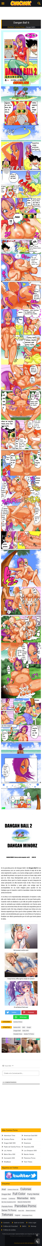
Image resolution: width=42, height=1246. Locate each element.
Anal (4, 1189)
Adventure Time (9, 1136)
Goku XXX (26, 1030)
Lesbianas (12, 1198)
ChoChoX (10, 27)
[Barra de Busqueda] (39, 3)
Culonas (25, 1189)
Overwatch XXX (9, 1158)
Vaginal (17, 1215)
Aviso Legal (32, 1222)
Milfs (32, 1198)
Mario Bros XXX (9, 1154)
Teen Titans (28, 1162)
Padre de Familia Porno (12, 1147)
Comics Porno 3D (13, 1189)
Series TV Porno (29, 1034)
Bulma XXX (17, 1027)
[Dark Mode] (37, 1241)
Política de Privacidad (10, 1226)
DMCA (24, 1226)
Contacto (6, 1222)
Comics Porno (20, 27)
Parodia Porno (18, 1034)
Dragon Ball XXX (10, 1143)
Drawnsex (27, 1143)
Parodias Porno (25, 1206)
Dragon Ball (17, 1030)
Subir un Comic (19, 1222)
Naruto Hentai (29, 1154)
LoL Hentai (8, 1151)
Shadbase (7, 1162)
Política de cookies (9, 1230)
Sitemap (33, 1226)
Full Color (19, 1194)
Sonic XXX (21, 1210)
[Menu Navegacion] (2, 3)
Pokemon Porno (29, 1158)
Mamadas (22, 1198)
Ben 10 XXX (28, 1139)
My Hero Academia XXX (9, 1202)
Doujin (29, 1027)
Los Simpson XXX (30, 1151)
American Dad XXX (30, 1136)
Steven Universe (30, 1210)
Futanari (4, 1198)
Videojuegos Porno (27, 1215)
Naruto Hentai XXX (24, 1202)
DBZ (23, 1027)
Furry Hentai (33, 1194)
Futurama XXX (29, 1147)
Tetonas (7, 1215)
